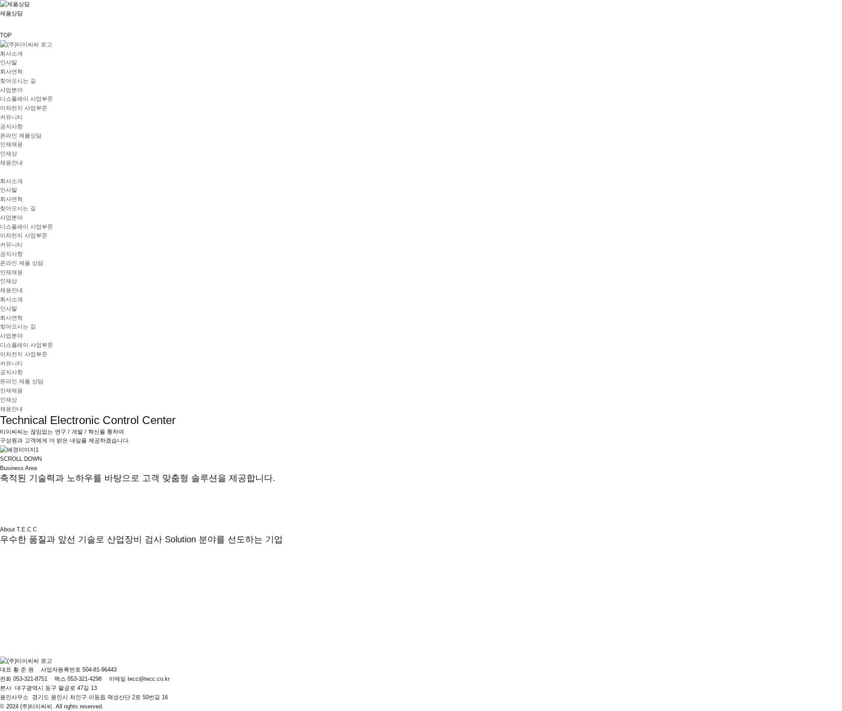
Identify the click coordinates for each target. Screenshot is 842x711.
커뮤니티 (11, 117)
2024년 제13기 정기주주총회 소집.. (60, 622)
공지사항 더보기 (22, 595)
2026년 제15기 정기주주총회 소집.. (60, 604)
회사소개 (11, 53)
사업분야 (11, 90)
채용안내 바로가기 (25, 651)
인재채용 (11, 144)
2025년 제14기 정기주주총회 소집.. (60, 613)
